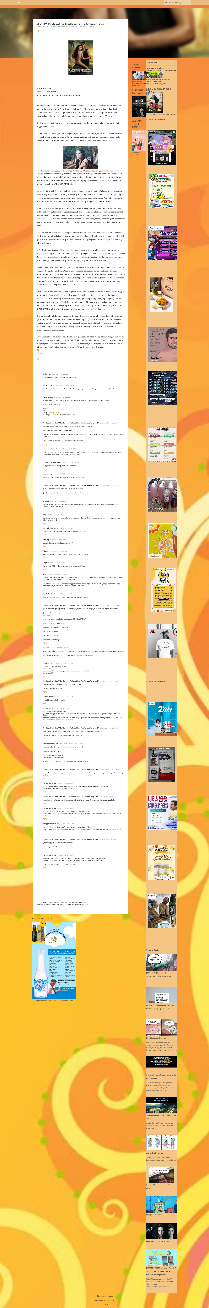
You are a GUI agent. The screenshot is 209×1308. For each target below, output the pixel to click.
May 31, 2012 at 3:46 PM (108, 839)
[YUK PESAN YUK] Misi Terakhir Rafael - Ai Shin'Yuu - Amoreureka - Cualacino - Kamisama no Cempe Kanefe (161, 1271)
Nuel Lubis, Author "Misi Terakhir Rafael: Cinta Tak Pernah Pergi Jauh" (71, 423)
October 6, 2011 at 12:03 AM (63, 474)
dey (44, 514)
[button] (38, 31)
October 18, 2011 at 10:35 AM (109, 769)
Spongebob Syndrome (154, 1215)
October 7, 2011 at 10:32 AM (109, 605)
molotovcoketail (109, 1300)
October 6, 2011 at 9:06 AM (56, 514)
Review (39, 353)
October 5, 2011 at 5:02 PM (70, 462)
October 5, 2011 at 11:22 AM (65, 449)
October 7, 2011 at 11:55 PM (63, 663)
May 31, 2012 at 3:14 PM (65, 824)
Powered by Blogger (106, 1296)
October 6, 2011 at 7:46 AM (109, 485)
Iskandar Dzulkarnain (51, 462)
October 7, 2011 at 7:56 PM (60, 648)
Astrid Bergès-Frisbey (110, 171)
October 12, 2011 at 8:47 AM (109, 728)
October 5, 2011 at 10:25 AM (61, 374)
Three (45, 551)
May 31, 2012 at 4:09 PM (65, 855)
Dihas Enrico (48, 663)
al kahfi (46, 501)
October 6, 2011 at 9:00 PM (63, 594)
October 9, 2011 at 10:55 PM (63, 697)
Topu (45, 562)
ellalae (45, 708)
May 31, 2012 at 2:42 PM (108, 797)
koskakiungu (48, 474)
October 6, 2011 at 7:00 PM (57, 563)
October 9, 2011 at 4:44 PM (109, 681)
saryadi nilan (48, 528)
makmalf (46, 648)
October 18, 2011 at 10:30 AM (72, 743)
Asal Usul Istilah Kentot (154, 1153)
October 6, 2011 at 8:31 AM (58, 501)
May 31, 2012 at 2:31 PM (65, 783)
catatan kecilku (49, 385)
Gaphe (45, 574)
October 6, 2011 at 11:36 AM (63, 528)
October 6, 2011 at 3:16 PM (58, 551)
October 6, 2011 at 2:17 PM (59, 540)
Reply (45, 381)
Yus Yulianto (48, 594)
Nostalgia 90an (53, 413)
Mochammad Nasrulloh (52, 743)
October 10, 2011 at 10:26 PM (59, 708)
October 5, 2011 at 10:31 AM (63, 397)
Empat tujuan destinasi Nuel (156, 1038)
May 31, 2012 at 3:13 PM (65, 808)
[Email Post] (38, 351)
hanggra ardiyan (49, 783)
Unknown (47, 374)
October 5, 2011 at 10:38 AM (109, 423)
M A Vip (46, 539)
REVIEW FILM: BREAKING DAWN (157, 1241)
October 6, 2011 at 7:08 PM (58, 574)
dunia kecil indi (49, 449)
